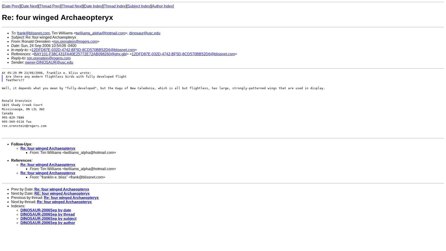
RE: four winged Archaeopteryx (62, 193)
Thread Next (72, 6)
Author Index (162, 6)
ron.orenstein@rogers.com (75, 41)
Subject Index (139, 6)
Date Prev (11, 6)
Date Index (93, 6)
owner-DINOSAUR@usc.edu (49, 62)
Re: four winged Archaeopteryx (47, 148)
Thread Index (115, 6)
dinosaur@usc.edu (144, 33)
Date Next (29, 6)
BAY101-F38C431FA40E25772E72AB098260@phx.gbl (80, 54)
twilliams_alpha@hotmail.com (100, 33)
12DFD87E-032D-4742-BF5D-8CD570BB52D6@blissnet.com (83, 50)
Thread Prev (49, 6)
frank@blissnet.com (33, 33)
